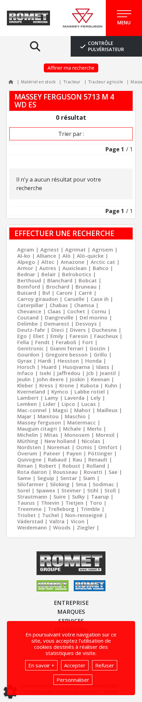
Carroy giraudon (37, 299)
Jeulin (24, 379)
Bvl (46, 293)
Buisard (26, 293)
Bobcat (88, 280)
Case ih (100, 299)
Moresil (105, 435)
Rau (77, 459)
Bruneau (86, 286)
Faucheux (106, 336)
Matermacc (81, 422)
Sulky (78, 496)
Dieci (57, 330)
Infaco (25, 373)
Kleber (25, 385)
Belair (48, 274)
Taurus (26, 503)
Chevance (29, 311)
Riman (25, 466)
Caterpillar (30, 305)
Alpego (26, 262)
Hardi (44, 361)
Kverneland (31, 391)
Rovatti (93, 472)
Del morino (94, 317)
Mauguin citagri (37, 428)
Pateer (51, 453)
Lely (96, 398)
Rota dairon (32, 472)
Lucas (88, 404)
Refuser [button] (104, 665)
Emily (56, 336)
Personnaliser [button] (73, 679)
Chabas (59, 305)
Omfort (108, 447)
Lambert (28, 398)
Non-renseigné (84, 515)
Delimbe (27, 323)
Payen (74, 453)
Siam (89, 478)
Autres (47, 268)
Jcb (90, 373)
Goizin (97, 348)
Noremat (58, 447)
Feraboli (66, 342)
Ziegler (86, 527)
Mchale (72, 428)
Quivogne (29, 459)
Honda (93, 361)
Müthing (27, 441)
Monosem (77, 435)
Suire (59, 496)
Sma (81, 484)
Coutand (28, 317)
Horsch (26, 367)
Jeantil (108, 373)
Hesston (68, 361)
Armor (25, 268)
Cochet (76, 311)
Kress (46, 385)
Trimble (90, 509)
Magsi (60, 410)
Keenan (100, 379)
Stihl (92, 490)
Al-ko (23, 256)
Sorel (23, 490)
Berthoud (29, 280)
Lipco (68, 404)
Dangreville (59, 317)
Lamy (51, 398)
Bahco (101, 268)
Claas (54, 311)
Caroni (64, 293)
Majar (24, 416)
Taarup (100, 496)
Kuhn (111, 385)
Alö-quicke (90, 256)
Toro (96, 503)
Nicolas (91, 441)
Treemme (29, 509)
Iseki (45, 373)
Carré (85, 293)
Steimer (71, 490)
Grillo (100, 354)
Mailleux (107, 410)
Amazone (72, 262)
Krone (66, 385)
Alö (66, 256)
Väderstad (30, 521)
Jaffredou (68, 373)
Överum (27, 453)
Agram (25, 249)
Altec (47, 262)
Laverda (74, 398)
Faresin (79, 336)
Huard (49, 367)
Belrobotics (76, 274)
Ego (22, 336)
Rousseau (65, 472)
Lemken (27, 404)
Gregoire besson (66, 354)
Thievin (50, 503)
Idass (102, 367)
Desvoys (86, 323)
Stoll (110, 490)
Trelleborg (61, 509)
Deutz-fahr (31, 330)
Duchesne (104, 330)
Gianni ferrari (66, 348)
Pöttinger (100, 453)
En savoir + (41, 665)
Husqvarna (76, 367)
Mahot (82, 410)
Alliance (46, 256)
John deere (50, 379)
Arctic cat (103, 262)
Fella (23, 342)
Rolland (96, 466)
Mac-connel (32, 410)
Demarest (56, 323)
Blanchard (59, 280)
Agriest (49, 249)
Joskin (77, 379)
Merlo (94, 428)
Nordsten (29, 447)
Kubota (89, 385)
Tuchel (50, 515)
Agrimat (75, 249)
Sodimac (103, 484)
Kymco (59, 391)
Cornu (98, 311)
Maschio (75, 416)
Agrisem (102, 249)
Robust (71, 466)
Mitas (51, 435)
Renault (98, 459)
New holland (59, 441)
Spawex (45, 490)
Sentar (68, 478)
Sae (113, 472)
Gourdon (28, 354)
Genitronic (30, 348)
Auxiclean (74, 268)
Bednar (26, 274)
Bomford (28, 286)
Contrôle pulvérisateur (106, 46)
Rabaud (57, 459)
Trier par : (71, 134)
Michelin (27, 435)
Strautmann (32, 496)
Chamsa (84, 305)
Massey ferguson (39, 422)
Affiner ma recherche (71, 68)
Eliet (38, 336)
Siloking (60, 484)
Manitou (48, 416)
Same (24, 478)
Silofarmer (30, 484)
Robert (47, 466)
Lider (49, 404)
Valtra (56, 521)
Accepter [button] (74, 665)
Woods (62, 527)
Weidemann (32, 527)
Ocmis (84, 447)
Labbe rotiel (89, 391)
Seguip (45, 478)
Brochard (57, 286)
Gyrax (24, 361)
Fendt (42, 342)
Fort (87, 342)
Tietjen (74, 503)
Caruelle (74, 299)
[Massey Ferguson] (82, 18)
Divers (78, 330)
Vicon (77, 521)
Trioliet (26, 515)
